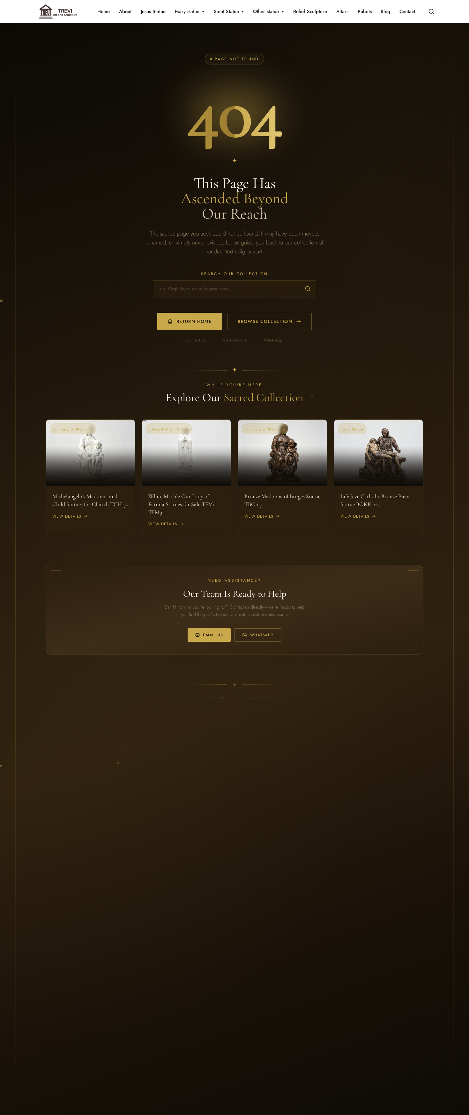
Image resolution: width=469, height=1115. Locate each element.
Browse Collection (265, 321)
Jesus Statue (153, 11)
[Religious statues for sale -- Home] (57, 11)
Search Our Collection (234, 273)
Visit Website (235, 340)
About (125, 11)
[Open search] (431, 11)
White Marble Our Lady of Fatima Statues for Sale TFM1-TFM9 (182, 504)
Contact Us (196, 340)
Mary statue (187, 11)
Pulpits (365, 11)
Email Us (213, 635)
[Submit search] (308, 288)
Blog (385, 11)
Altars (342, 11)
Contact (407, 11)
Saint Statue (226, 11)
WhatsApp (273, 340)
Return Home (194, 321)
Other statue (266, 11)
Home (103, 11)
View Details (66, 516)
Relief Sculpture (310, 11)
